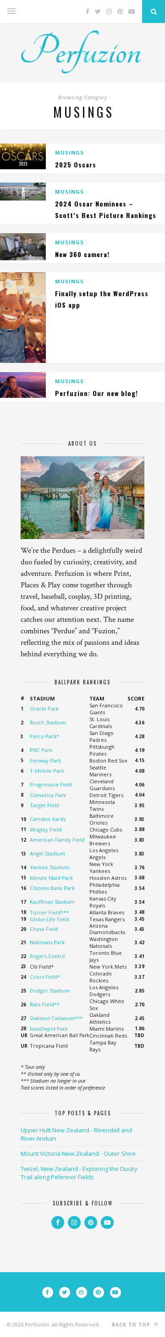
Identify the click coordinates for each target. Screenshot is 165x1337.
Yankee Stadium (50, 867)
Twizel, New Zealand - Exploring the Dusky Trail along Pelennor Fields (79, 1173)
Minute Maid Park (51, 877)
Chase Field (44, 928)
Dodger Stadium (50, 990)
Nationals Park (47, 942)
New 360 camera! (82, 254)
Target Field (44, 805)
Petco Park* (44, 736)
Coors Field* (45, 976)
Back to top (132, 1324)
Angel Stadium (47, 853)
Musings (69, 152)
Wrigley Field (45, 829)
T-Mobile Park (47, 770)
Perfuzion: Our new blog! (96, 393)
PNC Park (41, 749)
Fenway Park (45, 760)
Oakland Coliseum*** (56, 1018)
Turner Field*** (49, 912)
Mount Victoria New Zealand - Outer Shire (78, 1153)
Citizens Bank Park (52, 887)
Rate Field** (45, 1004)
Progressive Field (51, 784)
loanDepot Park (49, 1028)
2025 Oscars (75, 164)
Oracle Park (44, 708)
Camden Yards (48, 818)
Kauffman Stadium (52, 901)
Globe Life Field (49, 919)
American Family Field (57, 839)
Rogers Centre (47, 956)
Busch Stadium (48, 722)
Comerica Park (48, 795)
